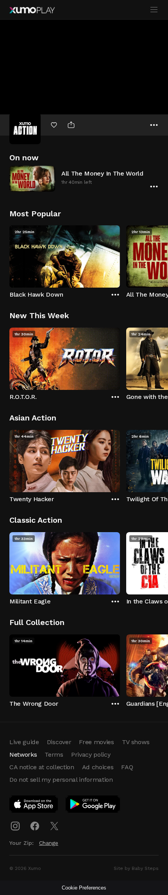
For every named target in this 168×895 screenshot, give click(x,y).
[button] (84, 178)
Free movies (96, 742)
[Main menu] (154, 9)
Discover (59, 742)
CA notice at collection (41, 767)
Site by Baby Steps (136, 868)
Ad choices (98, 767)
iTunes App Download (34, 806)
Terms (54, 754)
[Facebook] (35, 826)
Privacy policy (91, 754)
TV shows (135, 742)
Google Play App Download (93, 806)
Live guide (24, 742)
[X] (54, 826)
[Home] (32, 10)
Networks (23, 754)
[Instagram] (15, 826)
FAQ (127, 767)
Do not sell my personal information (61, 779)
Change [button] (48, 843)
